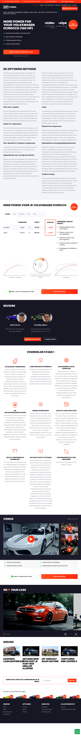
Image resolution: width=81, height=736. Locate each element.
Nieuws (25, 711)
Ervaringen (64, 5)
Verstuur (72, 680)
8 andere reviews (50, 339)
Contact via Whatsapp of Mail (22, 576)
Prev (65, 634)
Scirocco (26, 12)
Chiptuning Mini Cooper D (69, 660)
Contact (74, 5)
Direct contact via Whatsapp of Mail (21, 52)
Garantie (57, 5)
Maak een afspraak (59, 291)
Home (4, 12)
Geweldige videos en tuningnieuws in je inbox (22, 680)
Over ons (25, 707)
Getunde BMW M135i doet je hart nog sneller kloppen (31, 663)
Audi (4, 707)
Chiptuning (35, 5)
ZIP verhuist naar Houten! (50, 660)
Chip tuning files (46, 711)
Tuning (42, 5)
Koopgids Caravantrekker (13, 660)
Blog (69, 5)
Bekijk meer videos (72, 519)
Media (24, 709)
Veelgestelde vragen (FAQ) (68, 709)
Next (76, 634)
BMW (4, 709)
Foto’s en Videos (49, 5)
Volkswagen (18, 12)
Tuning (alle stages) (47, 709)
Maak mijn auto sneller (69, 8)
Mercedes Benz (7, 711)
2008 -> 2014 (33, 12)
